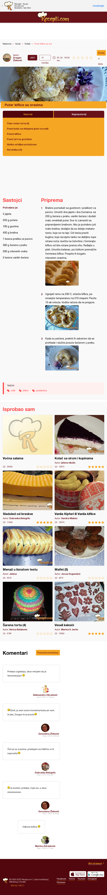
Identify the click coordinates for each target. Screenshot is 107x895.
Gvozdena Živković (48, 733)
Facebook (61, 879)
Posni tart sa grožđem (19, 139)
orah (13, 390)
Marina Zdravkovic (45, 846)
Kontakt (22, 882)
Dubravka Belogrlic (45, 772)
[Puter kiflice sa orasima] (71, 273)
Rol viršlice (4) (14, 149)
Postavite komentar (48, 652)
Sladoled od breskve (28, 497)
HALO (21, 885)
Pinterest (61, 882)
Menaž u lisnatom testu (28, 552)
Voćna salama (28, 441)
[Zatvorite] (2, 6)
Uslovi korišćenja (41, 879)
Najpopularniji (79, 114)
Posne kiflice (14, 134)
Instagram (92, 879)
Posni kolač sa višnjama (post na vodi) (27, 128)
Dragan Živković (17, 59)
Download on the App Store (78, 874)
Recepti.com (53, 17)
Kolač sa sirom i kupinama (79, 441)
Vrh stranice (95, 863)
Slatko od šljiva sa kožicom (22, 144)
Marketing (13, 882)
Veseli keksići (79, 608)
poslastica (41, 390)
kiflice (26, 390)
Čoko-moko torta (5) (18, 123)
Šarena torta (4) (28, 608)
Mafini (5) (79, 552)
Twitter (72, 879)
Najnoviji (28, 114)
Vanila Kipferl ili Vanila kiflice (79, 497)
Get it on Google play (95, 874)
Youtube (81, 879)
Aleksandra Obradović (45, 695)
